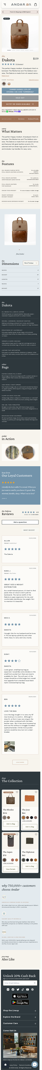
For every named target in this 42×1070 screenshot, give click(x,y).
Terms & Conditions (25, 1065)
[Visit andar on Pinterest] (32, 989)
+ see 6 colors (27, 821)
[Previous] (2, 11)
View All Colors (34, 80)
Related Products (34, 119)
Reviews (21, 119)
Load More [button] (20, 762)
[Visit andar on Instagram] (8, 989)
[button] (34, 1064)
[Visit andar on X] (18, 989)
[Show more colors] (37, 81)
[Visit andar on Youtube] (27, 989)
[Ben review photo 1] (9, 746)
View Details (10, 869)
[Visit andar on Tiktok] (23, 989)
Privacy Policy (12, 1065)
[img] (20, 549)
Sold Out (20, 98)
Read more (5, 76)
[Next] (38, 11)
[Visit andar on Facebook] (13, 989)
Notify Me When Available (18, 104)
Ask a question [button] (20, 522)
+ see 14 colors (8, 863)
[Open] (5, 1064)
